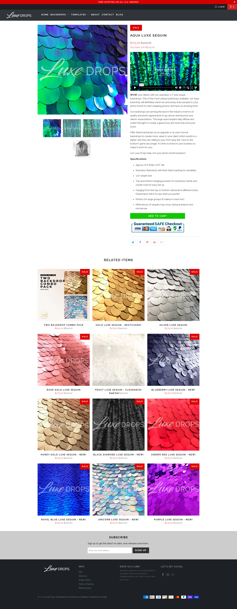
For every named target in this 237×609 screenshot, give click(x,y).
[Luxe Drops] (19, 15)
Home (45, 14)
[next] (123, 70)
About (95, 14)
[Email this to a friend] (162, 242)
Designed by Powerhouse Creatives (72, 597)
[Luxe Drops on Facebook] (163, 575)
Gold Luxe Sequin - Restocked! (118, 295)
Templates (79, 14)
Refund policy (85, 588)
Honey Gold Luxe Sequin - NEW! (64, 425)
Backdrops (58, 14)
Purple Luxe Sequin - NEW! (173, 489)
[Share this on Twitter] (133, 242)
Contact (108, 14)
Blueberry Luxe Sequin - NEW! (173, 360)
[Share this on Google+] (154, 242)
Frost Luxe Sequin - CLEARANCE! (118, 360)
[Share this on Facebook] (140, 242)
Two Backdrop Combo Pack (64, 295)
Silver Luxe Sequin (173, 295)
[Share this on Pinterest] (147, 242)
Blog (119, 14)
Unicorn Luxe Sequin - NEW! (118, 489)
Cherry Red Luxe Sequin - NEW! (173, 425)
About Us (83, 576)
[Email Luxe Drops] (173, 575)
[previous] (42, 70)
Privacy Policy (85, 580)
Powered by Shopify (98, 597)
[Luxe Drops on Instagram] (168, 575)
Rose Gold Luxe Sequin (64, 360)
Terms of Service (86, 584)
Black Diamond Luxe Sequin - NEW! (118, 425)
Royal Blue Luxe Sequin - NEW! (64, 489)
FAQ (80, 572)
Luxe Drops (50, 597)
